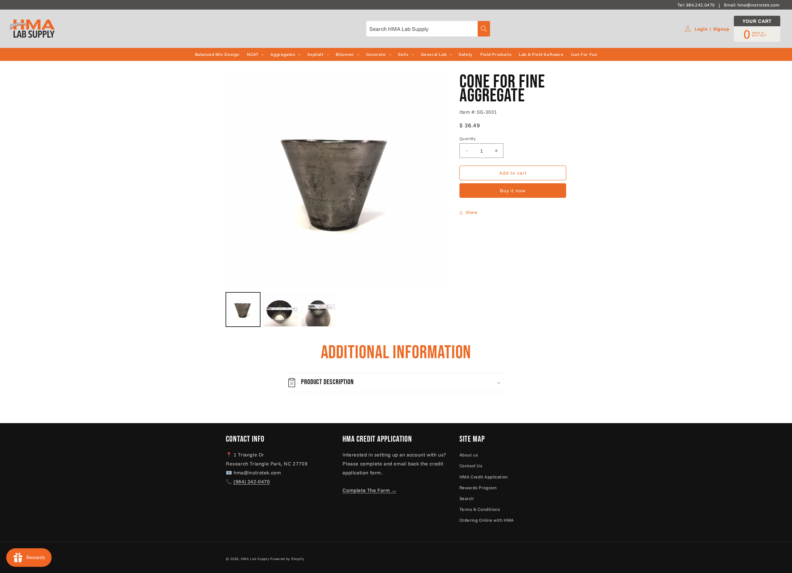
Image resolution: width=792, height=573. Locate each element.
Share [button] (472, 212)
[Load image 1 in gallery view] (243, 309)
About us (468, 455)
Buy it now (513, 191)
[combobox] (428, 28)
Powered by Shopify (287, 559)
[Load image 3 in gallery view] (318, 309)
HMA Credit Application (483, 477)
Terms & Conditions (479, 509)
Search (466, 498)
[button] (255, 54)
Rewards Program (478, 487)
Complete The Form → (369, 490)
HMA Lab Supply (255, 559)
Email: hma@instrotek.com (752, 5)
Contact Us (471, 466)
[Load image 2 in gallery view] (280, 309)
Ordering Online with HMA (486, 520)
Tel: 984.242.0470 (696, 5)
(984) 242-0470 (252, 481)
